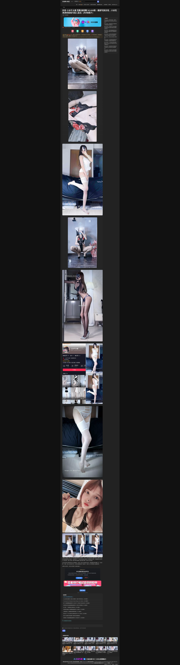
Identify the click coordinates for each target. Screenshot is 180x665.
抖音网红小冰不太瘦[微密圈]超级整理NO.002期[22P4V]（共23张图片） (101, 643)
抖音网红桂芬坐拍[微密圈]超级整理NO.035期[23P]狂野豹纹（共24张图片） (75, 605)
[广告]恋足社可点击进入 (67, 620)
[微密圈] (87, 31)
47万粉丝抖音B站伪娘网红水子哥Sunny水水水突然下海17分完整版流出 (110, 43)
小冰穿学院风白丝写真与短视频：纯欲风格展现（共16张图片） (101, 652)
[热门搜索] (92, 31)
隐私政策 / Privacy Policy (107, 664)
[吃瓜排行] (72, 31)
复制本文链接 (82, 590)
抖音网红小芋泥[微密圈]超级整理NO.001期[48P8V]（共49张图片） (74, 617)
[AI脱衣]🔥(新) (80, 4)
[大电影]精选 (105, 4)
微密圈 (63, 27)
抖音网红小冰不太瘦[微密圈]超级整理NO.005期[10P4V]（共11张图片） (67, 643)
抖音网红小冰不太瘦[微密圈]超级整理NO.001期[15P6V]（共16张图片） (112, 643)
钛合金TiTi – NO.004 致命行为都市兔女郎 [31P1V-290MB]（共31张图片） (75, 613)
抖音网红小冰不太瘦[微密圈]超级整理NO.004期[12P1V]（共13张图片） (79, 643)
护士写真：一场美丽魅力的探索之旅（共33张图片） (71, 607)
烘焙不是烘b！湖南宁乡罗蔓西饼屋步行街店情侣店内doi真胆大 (110, 21)
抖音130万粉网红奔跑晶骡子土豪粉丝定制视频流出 (71, 615)
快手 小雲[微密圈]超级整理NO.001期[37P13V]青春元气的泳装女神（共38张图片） (76, 603)
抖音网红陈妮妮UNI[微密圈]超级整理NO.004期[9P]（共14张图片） (74, 609)
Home (64, 7)
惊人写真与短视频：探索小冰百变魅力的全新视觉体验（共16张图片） (79, 652)
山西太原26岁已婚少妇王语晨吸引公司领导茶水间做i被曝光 (110, 47)
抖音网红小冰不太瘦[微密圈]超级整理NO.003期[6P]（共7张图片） (90, 643)
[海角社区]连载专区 (93, 4)
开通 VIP (86, 577)
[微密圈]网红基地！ (100, 4)
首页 (76, 4)
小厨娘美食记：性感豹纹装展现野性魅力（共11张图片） (72, 611)
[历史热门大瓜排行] (86, 4)
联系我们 (109, 4)
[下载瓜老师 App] (80, 1)
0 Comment (73, 27)
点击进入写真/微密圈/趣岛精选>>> (68, 596)
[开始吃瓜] (82, 31)
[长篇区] (77, 31)
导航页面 (116, 664)
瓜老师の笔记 (66, 1)
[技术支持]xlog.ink (114, 4)
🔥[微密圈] (68, 34)
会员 (91, 34)
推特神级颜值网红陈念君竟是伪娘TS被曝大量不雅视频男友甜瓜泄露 (110, 31)
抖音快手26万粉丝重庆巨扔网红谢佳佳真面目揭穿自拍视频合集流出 (110, 27)
